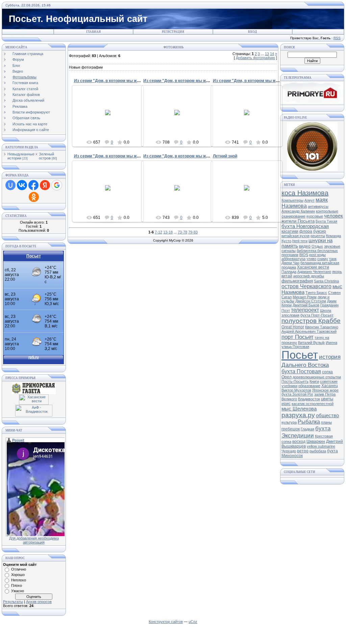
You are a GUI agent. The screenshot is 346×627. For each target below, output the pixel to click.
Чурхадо (288, 451)
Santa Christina (326, 281)
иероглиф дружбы (308, 276)
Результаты (13, 602)
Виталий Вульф (311, 343)
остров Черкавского (306, 286)
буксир (319, 231)
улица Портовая (295, 347)
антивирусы (318, 206)
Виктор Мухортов (296, 390)
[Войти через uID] (10, 185)
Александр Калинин (298, 211)
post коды (317, 255)
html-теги (299, 241)
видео (305, 246)
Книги (314, 381)
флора (305, 231)
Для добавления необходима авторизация (34, 540)
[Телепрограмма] (312, 102)
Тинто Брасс (316, 293)
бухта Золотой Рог (297, 394)
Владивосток (309, 399)
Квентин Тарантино (321, 327)
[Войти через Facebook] (33, 185)
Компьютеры (292, 200)
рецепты (318, 236)
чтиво (311, 259)
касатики (289, 231)
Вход (252, 31)
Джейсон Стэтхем (310, 301)
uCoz (193, 622)
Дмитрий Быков (306, 305)
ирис (286, 403)
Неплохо (18, 580)
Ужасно (17, 591)
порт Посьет (297, 336)
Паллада (288, 272)
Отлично (18, 569)
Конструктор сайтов (166, 622)
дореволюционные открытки (317, 377)
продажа (288, 267)
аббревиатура (293, 259)
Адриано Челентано (314, 272)
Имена (331, 343)
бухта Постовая (301, 371)
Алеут (309, 200)
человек (333, 216)
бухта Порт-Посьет (316, 315)
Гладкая (307, 429)
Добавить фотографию (255, 58)
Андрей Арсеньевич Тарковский (309, 331)
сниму (322, 259)
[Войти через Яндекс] (45, 185)
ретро (302, 451)
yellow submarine (321, 446)
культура (289, 422)
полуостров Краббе (311, 320)
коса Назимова (304, 193)
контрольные (327, 211)
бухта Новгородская (305, 226)
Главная (93, 31)
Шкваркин (315, 441)
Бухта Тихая (326, 221)
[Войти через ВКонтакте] (22, 185)
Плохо (16, 585)
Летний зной (225, 156)
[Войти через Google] (56, 185)
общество (327, 415)
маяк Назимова (304, 203)
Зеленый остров (46, 156)
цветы (327, 398)
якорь (337, 272)
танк (333, 259)
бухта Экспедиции (305, 432)
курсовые (314, 216)
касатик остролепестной (312, 404)
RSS (337, 38)
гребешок (290, 429)
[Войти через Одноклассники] (34, 197)
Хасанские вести (313, 267)
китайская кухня (295, 236)
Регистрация (173, 31)
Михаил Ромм (305, 297)
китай (286, 276)
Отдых (317, 246)
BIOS (303, 255)
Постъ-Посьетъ (294, 381)
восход (298, 441)
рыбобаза (318, 451)
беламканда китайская (319, 263)
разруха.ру (298, 415)
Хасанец (329, 385)
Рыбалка (309, 422)
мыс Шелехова (299, 408)
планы (326, 422)
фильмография (297, 280)
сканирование (293, 216)
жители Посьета (298, 221)
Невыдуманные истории (20, 156)
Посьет (299, 355)
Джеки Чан (290, 263)
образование (309, 386)
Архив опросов (39, 602)
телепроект (305, 310)
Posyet (111, 118)
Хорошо (18, 575)
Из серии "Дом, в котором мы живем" (111, 80)
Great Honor (292, 327)
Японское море (325, 390)
